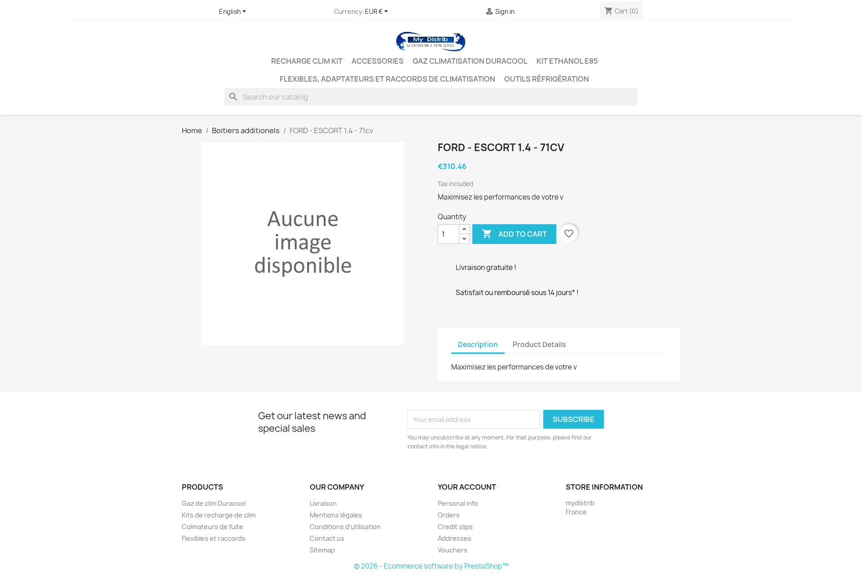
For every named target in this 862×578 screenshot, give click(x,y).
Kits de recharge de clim (218, 515)
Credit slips (455, 526)
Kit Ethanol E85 (567, 61)
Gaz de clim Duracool (214, 503)
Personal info (458, 503)
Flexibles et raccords (214, 538)
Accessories (378, 61)
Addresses (454, 538)
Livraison (323, 503)
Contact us (327, 538)
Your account (467, 487)
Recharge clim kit (307, 61)
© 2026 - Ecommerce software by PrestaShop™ (431, 566)
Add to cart (514, 233)
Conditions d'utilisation (345, 526)
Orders (449, 515)
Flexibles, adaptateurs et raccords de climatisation (387, 79)
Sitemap (322, 550)
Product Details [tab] (539, 344)
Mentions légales (336, 515)
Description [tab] (478, 344)
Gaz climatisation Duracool (470, 61)
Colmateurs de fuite (212, 526)
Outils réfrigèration (546, 79)
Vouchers (452, 550)
